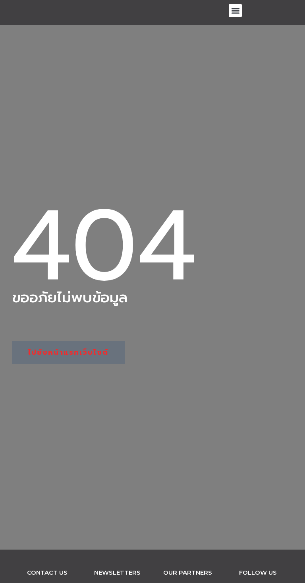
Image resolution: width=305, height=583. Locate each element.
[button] (235, 10)
